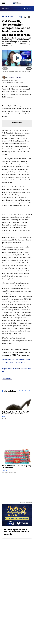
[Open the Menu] (3, 2)
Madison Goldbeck (15, 77)
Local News (8, 17)
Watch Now (28, 3)
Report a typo (7, 378)
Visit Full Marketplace (25, 391)
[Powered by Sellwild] (29, 502)
